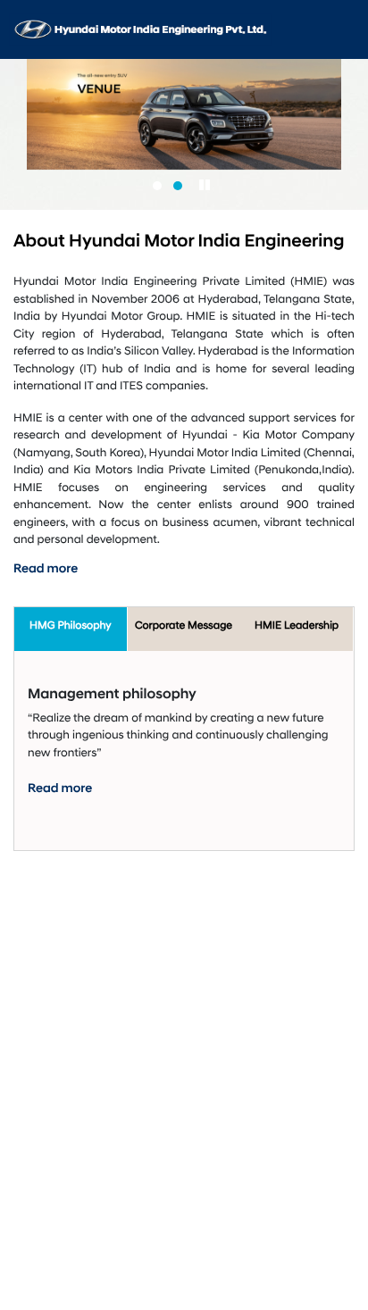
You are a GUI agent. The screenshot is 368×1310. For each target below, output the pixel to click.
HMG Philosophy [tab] (70, 625)
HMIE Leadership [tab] (297, 625)
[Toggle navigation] (344, 29)
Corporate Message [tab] (183, 625)
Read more (45, 570)
